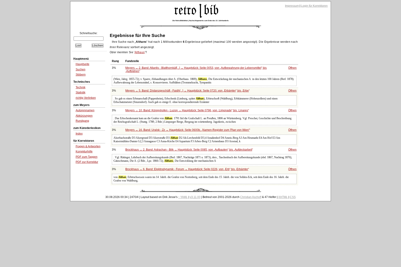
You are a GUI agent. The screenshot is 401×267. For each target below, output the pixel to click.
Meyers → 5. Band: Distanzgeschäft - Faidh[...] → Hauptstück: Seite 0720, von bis (187, 90)
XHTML (283, 197)
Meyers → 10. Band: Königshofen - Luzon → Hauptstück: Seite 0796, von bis (186, 110)
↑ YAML (183, 197)
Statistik (80, 92)
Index (79, 133)
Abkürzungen (84, 115)
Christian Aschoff (250, 197)
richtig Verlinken (86, 97)
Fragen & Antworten (88, 146)
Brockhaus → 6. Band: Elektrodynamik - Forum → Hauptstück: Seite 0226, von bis (186, 169)
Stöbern (81, 74)
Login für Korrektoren (314, 5)
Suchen (80, 69)
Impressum (292, 5)
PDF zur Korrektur (87, 162)
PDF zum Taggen (86, 156)
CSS (293, 197)
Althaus (140, 52)
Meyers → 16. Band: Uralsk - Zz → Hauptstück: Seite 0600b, (187, 130)
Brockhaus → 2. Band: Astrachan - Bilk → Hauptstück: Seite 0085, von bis (188, 149)
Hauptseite (82, 64)
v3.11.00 (195, 197)
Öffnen (292, 67)
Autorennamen (85, 110)
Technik (80, 87)
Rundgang (82, 120)
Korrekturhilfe (84, 151)
